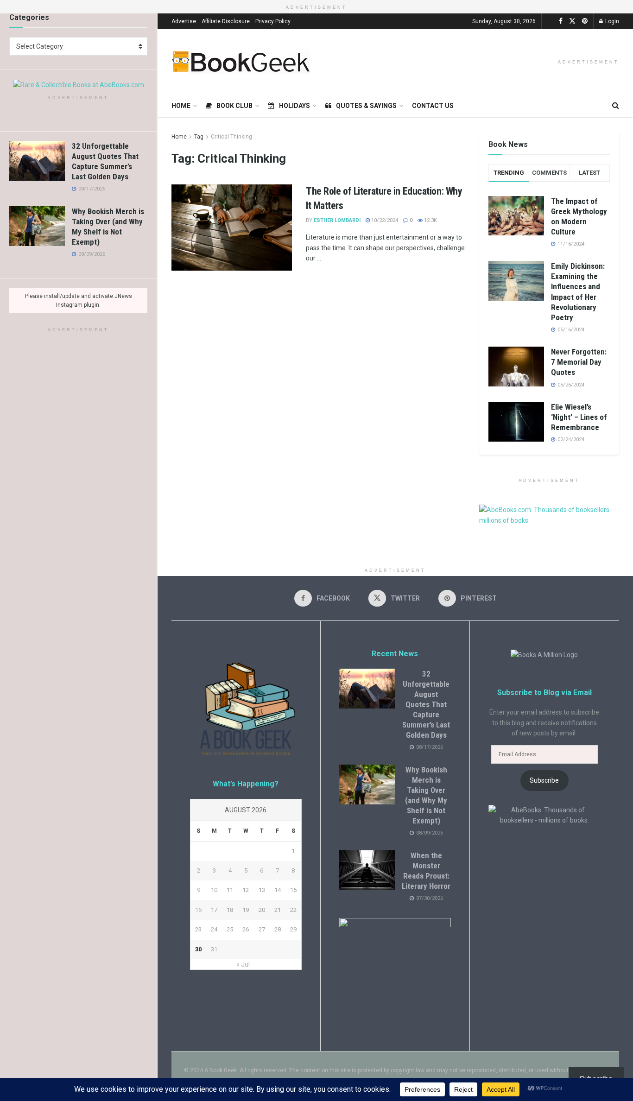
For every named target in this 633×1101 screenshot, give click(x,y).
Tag (198, 136)
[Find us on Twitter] (572, 21)
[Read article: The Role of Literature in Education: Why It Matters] (231, 227)
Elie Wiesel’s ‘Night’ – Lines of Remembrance (579, 417)
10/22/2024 (384, 220)
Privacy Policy (273, 21)
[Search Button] (615, 105)
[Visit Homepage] (240, 61)
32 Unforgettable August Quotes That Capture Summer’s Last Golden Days (426, 704)
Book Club (234, 105)
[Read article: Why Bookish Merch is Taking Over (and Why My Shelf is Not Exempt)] (37, 226)
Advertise (183, 21)
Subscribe (544, 780)
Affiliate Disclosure (226, 21)
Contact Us (433, 105)
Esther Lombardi (337, 220)
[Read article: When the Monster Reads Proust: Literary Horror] (367, 870)
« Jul (243, 964)
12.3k (430, 220)
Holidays (294, 105)
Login (611, 21)
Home (180, 105)
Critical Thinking (231, 136)
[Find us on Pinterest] (585, 21)
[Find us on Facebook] (561, 21)
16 (198, 909)
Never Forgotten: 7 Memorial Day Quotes (579, 362)
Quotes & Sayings (366, 105)
